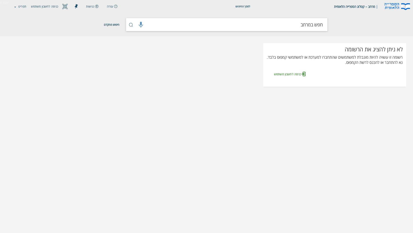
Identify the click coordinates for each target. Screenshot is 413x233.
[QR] (65, 6)
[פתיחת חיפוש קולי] (141, 24)
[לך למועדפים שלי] (76, 6)
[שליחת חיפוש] (131, 24)
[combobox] (236, 24)
